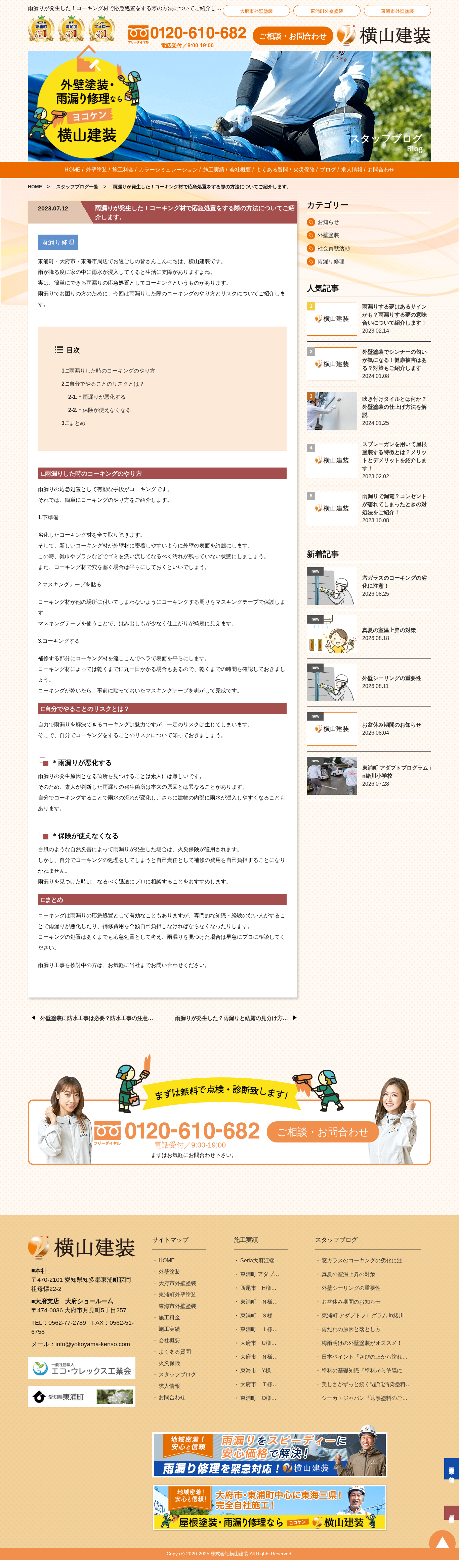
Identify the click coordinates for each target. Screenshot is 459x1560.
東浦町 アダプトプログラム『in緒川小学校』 (260, 1274)
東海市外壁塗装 (397, 11)
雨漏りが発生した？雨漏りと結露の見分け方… (231, 1018)
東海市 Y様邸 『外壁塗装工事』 (260, 1370)
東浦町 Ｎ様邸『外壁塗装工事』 (260, 1302)
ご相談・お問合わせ (293, 36)
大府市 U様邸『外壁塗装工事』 (260, 1343)
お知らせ (328, 222)
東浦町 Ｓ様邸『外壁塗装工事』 (260, 1315)
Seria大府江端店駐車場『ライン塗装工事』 (260, 1260)
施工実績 (213, 170)
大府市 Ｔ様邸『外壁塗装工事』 (260, 1384)
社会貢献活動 (334, 248)
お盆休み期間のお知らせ (351, 1302)
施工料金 (123, 170)
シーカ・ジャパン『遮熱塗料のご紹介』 (367, 1398)
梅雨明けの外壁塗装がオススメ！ (362, 1343)
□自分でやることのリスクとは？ (102, 384)
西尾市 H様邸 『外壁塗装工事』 (260, 1288)
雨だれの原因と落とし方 (351, 1329)
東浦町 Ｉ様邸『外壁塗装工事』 (260, 1329)
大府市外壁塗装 (256, 11)
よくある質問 (272, 170)
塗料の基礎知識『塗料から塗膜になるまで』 (367, 1370)
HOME (73, 170)
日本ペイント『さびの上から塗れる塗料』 (367, 1357)
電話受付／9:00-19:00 (190, 1145)
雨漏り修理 (58, 242)
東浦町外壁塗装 (326, 11)
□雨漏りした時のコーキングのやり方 (108, 371)
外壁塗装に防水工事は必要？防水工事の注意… (96, 1018)
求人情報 (352, 170)
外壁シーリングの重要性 (351, 1288)
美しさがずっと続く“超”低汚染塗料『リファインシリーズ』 (367, 1384)
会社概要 (240, 170)
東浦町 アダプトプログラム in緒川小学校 (367, 1315)
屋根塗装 (452, 1513)
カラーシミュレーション (168, 170)
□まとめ (73, 423)
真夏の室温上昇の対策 (348, 1274)
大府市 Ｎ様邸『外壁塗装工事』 (260, 1357)
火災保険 (304, 170)
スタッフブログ (177, 1374)
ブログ (328, 170)
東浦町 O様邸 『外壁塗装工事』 (260, 1398)
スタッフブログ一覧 (77, 186)
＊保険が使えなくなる (99, 410)
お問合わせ (381, 170)
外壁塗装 (96, 170)
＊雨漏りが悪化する (97, 397)
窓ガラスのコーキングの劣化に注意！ (367, 1260)
